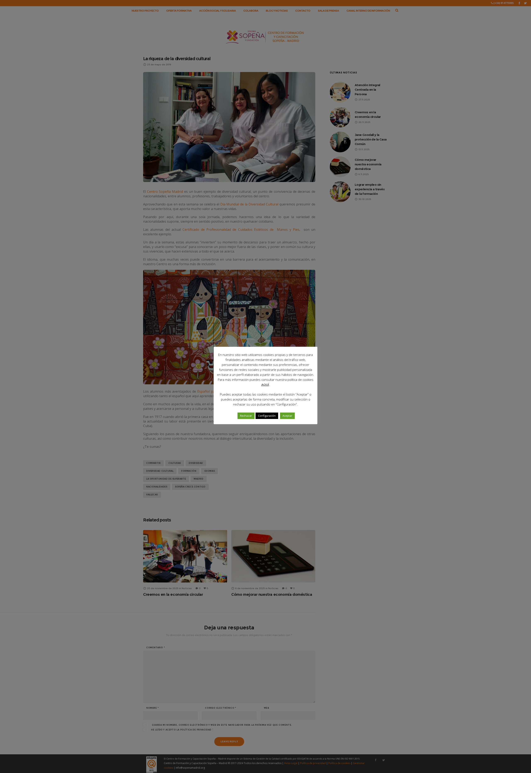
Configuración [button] (267, 416)
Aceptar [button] (287, 416)
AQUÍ (265, 384)
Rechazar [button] (246, 416)
